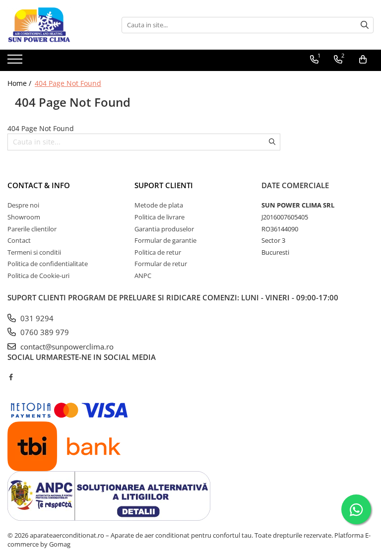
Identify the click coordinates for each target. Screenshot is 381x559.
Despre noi (23, 205)
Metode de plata (158, 205)
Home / (20, 83)
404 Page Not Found (68, 83)
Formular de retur (160, 263)
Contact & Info (38, 185)
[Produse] (16, 62)
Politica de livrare (159, 216)
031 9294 (36, 318)
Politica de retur (157, 252)
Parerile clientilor (32, 228)
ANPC (142, 275)
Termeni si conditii (34, 252)
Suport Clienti (163, 185)
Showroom (23, 216)
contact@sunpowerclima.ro (66, 346)
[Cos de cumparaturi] (363, 60)
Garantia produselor (164, 228)
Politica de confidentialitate (47, 263)
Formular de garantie (165, 240)
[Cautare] (365, 25)
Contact (19, 240)
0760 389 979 (43, 332)
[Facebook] (10, 376)
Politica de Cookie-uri (38, 275)
